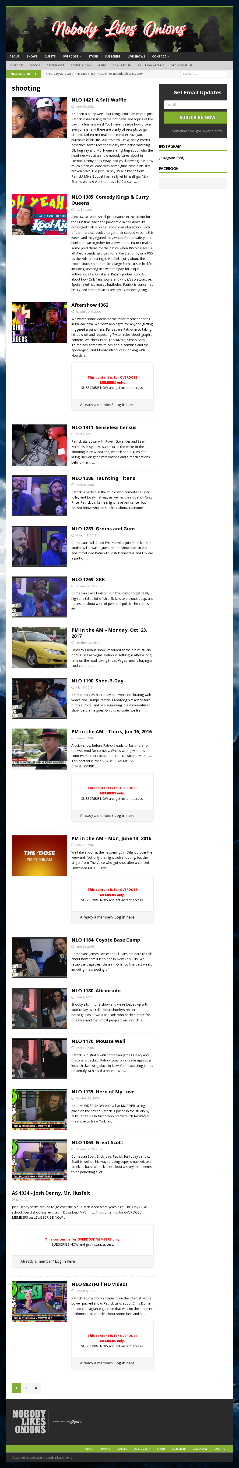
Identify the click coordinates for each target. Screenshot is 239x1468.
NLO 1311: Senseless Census (104, 427)
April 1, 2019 (84, 434)
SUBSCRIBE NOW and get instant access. (112, 387)
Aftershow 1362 (89, 305)
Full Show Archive (150, 65)
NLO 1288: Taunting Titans (103, 478)
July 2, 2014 (23, 1199)
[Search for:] (203, 73)
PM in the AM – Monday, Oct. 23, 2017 (109, 633)
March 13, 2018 (86, 535)
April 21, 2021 (85, 209)
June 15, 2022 (85, 106)
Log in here (124, 404)
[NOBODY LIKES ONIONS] (119, 49)
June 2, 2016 (84, 997)
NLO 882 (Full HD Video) (99, 1284)
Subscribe (112, 56)
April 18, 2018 (85, 485)
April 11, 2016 (85, 1048)
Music (102, 65)
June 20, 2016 (85, 946)
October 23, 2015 (87, 1098)
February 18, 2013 (88, 1291)
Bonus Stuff (121, 65)
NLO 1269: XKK (88, 579)
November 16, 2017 (89, 586)
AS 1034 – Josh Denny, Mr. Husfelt (51, 1193)
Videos (35, 65)
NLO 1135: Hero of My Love (102, 1091)
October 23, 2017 (87, 643)
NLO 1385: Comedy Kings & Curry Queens (110, 200)
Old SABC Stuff (181, 65)
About (15, 56)
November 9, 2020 (88, 311)
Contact (159, 56)
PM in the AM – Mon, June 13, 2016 (111, 838)
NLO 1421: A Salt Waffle (98, 100)
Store (93, 56)
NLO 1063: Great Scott (97, 1142)
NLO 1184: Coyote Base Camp (105, 940)
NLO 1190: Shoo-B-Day (97, 681)
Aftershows (55, 65)
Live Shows (136, 56)
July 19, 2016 (84, 687)
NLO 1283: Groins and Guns (103, 528)
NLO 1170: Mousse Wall (98, 1041)
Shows (32, 56)
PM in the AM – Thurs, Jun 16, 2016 (111, 731)
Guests (50, 56)
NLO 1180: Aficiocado (96, 990)
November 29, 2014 (89, 1149)
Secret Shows (80, 65)
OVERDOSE (70, 56)
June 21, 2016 (85, 738)
